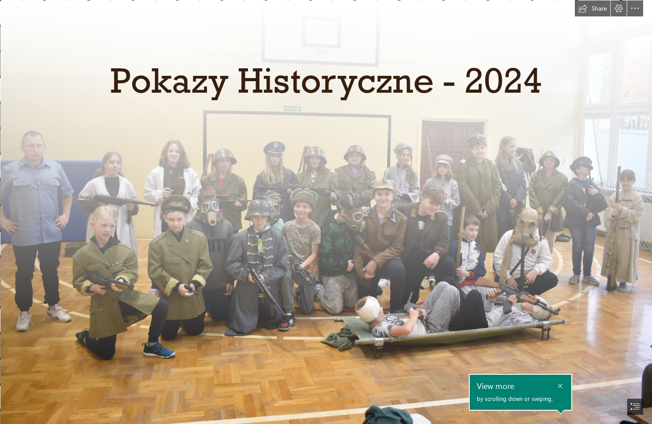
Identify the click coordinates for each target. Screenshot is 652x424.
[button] (592, 8)
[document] (326, 212)
